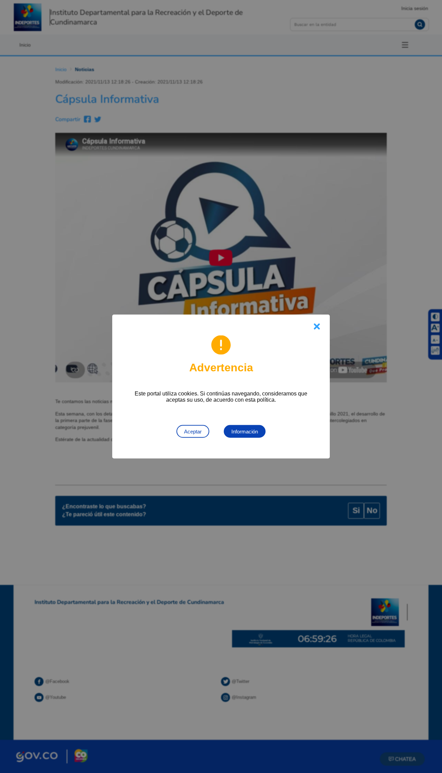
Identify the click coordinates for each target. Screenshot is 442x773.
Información (244, 431)
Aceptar (193, 431)
